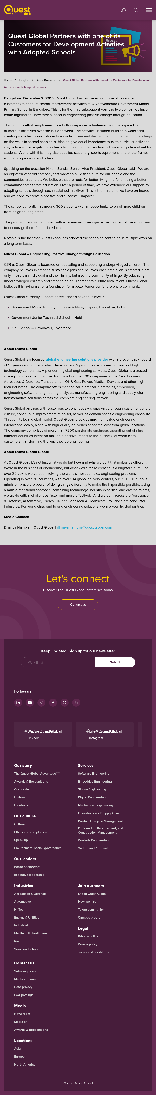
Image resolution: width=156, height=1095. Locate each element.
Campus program (90, 917)
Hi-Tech (19, 910)
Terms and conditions (93, 952)
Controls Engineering (93, 840)
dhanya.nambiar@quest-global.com (84, 527)
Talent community (91, 910)
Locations (21, 805)
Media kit (20, 1022)
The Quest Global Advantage (37, 774)
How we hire (87, 902)
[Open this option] (123, 10)
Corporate (21, 789)
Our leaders (25, 858)
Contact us (78, 604)
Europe (19, 1057)
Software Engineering (93, 774)
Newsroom (22, 1014)
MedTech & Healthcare (30, 933)
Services (86, 765)
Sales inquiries (25, 971)
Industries (23, 885)
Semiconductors (26, 949)
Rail (17, 941)
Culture (19, 824)
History (19, 797)
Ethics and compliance (30, 832)
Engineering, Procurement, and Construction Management (100, 830)
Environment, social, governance (38, 848)
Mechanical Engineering (95, 805)
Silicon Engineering (92, 789)
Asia (17, 1049)
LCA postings (24, 995)
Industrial (21, 925)
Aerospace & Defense (30, 894)
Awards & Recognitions (31, 781)
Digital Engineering (92, 797)
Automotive (22, 902)
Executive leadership (29, 875)
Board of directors (27, 867)
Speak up (21, 840)
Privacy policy (88, 936)
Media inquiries (25, 979)
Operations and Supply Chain (99, 813)
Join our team (91, 885)
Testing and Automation (95, 848)
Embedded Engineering (95, 781)
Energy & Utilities (26, 917)
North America (25, 1064)
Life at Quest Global (92, 894)
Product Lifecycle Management (100, 821)
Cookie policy (88, 944)
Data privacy (23, 987)
